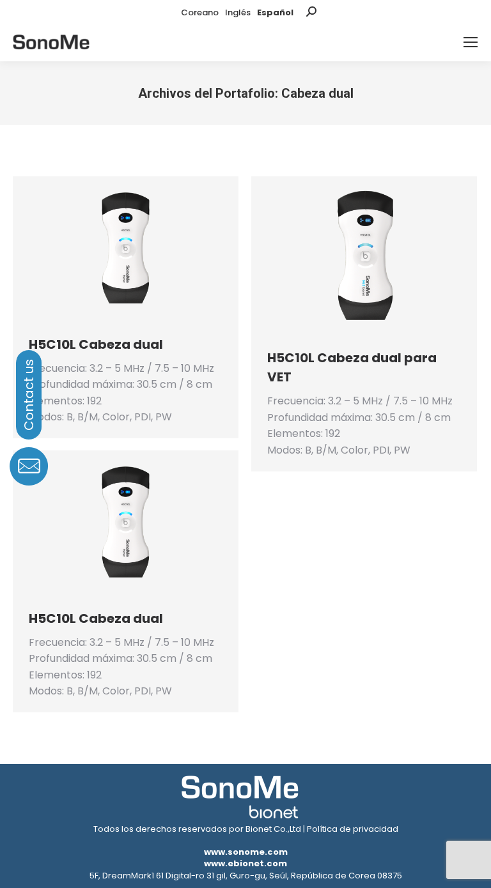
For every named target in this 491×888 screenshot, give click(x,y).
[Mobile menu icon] (470, 42)
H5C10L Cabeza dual (96, 344)
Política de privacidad (352, 829)
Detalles (143, 249)
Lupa (109, 249)
